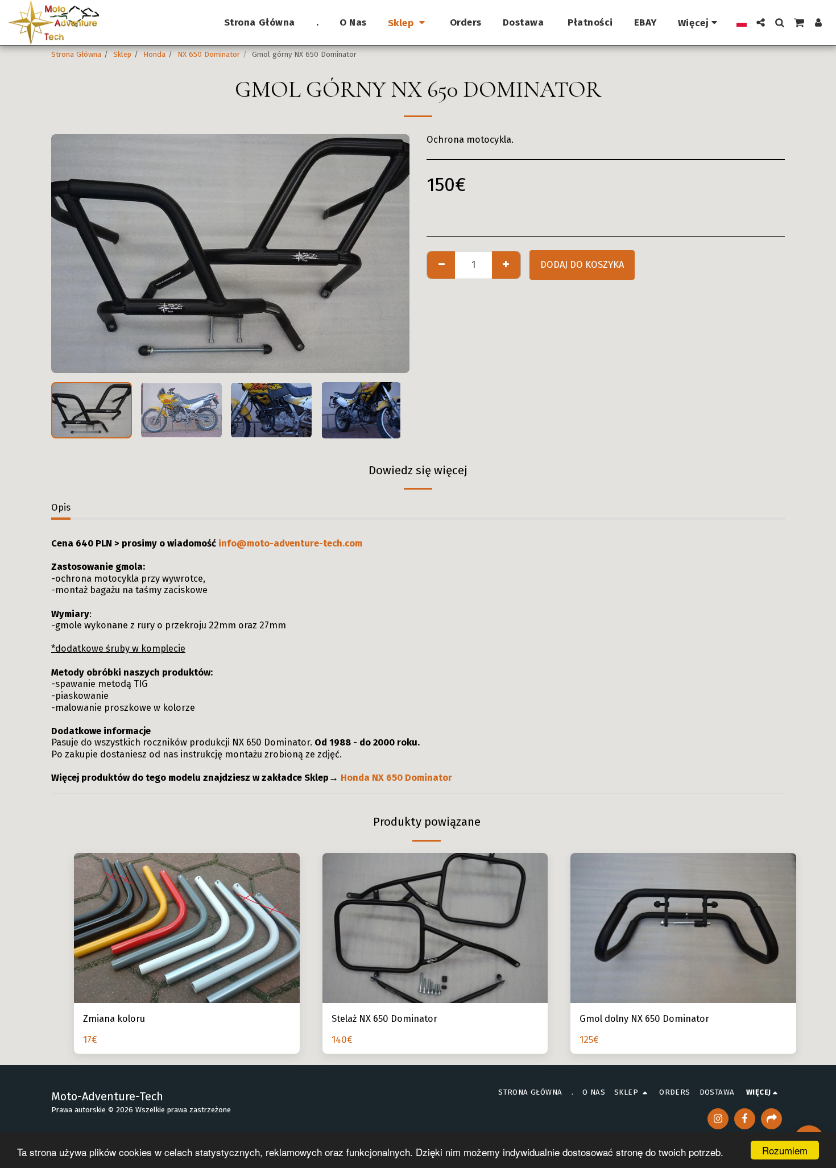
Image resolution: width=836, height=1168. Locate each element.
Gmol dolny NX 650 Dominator (644, 1018)
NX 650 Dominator (208, 54)
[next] (391, 253)
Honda (154, 54)
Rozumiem (785, 1150)
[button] (760, 22)
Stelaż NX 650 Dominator (384, 1018)
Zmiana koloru (114, 1018)
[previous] (69, 253)
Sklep (122, 54)
